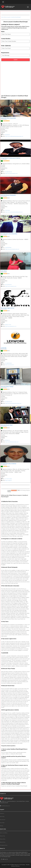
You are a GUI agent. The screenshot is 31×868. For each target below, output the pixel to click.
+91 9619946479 (8, 284)
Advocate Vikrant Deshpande (8, 195)
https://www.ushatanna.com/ (10, 286)
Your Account (2, 819)
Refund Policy (2, 842)
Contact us (2, 813)
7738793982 (7, 210)
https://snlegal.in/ (8, 480)
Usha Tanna (4, 271)
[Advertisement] (15, 78)
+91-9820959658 (8, 363)
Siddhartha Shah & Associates (8, 118)
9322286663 (7, 134)
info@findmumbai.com (5, 805)
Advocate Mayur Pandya (7, 386)
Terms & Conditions (3, 832)
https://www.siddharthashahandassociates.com (14, 136)
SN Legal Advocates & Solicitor (8, 463)
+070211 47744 (8, 324)
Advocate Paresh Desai (6, 425)
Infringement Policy (3, 845)
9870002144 (7, 440)
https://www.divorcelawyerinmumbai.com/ (13, 403)
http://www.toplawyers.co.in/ (10, 326)
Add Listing (2, 816)
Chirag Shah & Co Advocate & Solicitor (10, 158)
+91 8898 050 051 (8, 171)
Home (2, 17)
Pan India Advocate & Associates (9, 233)
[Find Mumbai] (8, 7)
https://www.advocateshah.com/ (11, 173)
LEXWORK (3, 348)
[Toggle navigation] (3, 2)
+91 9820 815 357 (8, 401)
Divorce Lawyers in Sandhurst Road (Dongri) (12, 17)
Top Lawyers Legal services (7, 308)
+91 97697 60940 (8, 478)
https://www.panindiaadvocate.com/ (12, 249)
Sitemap (1, 825)
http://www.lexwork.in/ (9, 364)
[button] (15, 123)
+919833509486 (8, 247)
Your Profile (2, 822)
